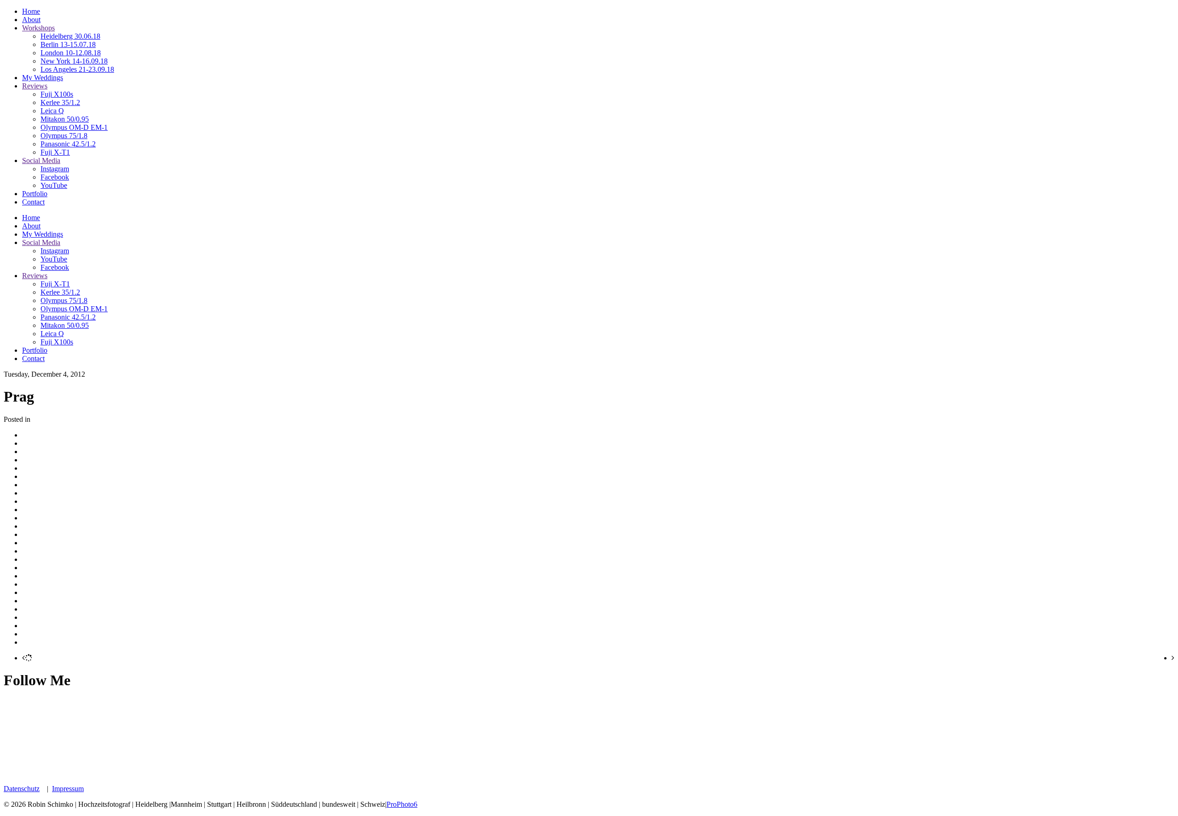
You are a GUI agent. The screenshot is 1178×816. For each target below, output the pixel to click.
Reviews (34, 86)
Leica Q (52, 111)
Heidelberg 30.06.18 (70, 36)
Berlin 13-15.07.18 (68, 44)
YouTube (53, 185)
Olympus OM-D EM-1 (74, 127)
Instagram (54, 169)
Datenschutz (22, 789)
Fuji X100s (56, 94)
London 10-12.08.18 (70, 53)
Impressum (68, 789)
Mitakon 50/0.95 (64, 119)
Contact (33, 202)
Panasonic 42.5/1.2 (68, 144)
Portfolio (34, 194)
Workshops (38, 28)
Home (31, 11)
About (31, 19)
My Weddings (42, 78)
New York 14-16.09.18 (74, 61)
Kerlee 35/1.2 (60, 102)
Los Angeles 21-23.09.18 (77, 69)
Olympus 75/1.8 (63, 136)
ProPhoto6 (402, 804)
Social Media (41, 160)
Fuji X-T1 (55, 152)
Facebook (54, 177)
